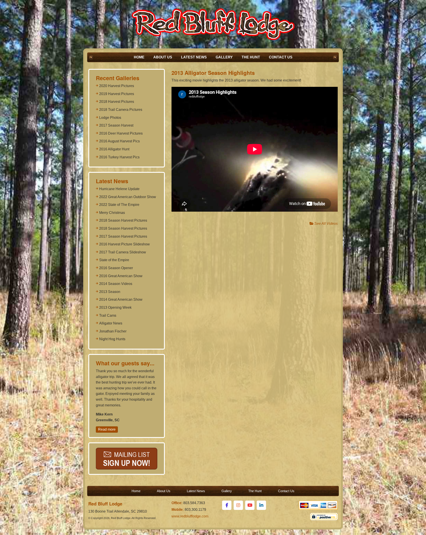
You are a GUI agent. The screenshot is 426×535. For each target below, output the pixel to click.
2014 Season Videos (115, 284)
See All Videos (326, 223)
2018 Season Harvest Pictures (123, 220)
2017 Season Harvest (116, 125)
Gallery (224, 57)
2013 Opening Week (115, 307)
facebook (226, 505)
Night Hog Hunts (112, 339)
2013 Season (109, 292)
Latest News (194, 57)
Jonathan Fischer (112, 331)
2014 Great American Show (120, 299)
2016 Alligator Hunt (114, 149)
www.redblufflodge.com (190, 516)
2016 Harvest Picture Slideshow (124, 244)
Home (139, 57)
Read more (107, 429)
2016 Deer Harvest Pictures (121, 133)
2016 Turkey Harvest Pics (119, 157)
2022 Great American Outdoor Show (127, 197)
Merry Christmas (112, 213)
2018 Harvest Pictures (116, 101)
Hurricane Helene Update (119, 189)
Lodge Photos (110, 117)
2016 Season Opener (116, 268)
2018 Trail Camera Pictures (120, 109)
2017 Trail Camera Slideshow (122, 252)
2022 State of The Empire (119, 205)
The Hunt (251, 57)
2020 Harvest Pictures (116, 86)
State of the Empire (114, 260)
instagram (238, 505)
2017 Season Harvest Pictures (123, 236)
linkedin (261, 505)
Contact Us (280, 57)
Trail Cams (107, 315)
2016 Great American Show (120, 276)
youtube (249, 505)
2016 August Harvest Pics (119, 141)
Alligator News (110, 323)
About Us (162, 57)
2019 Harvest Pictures (116, 94)
